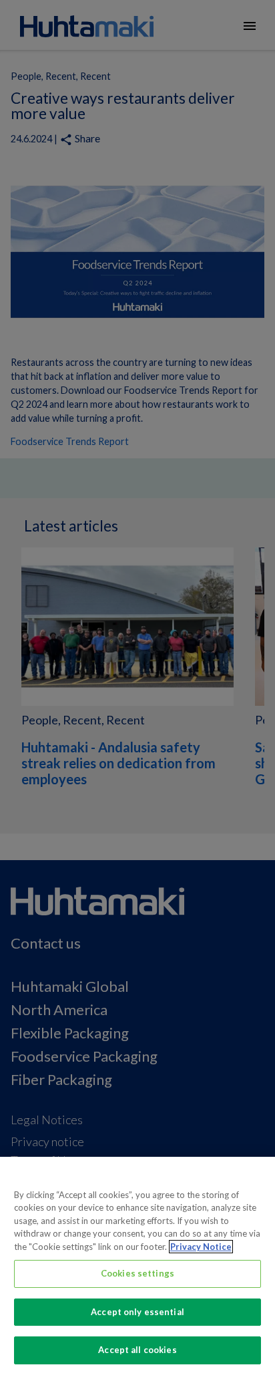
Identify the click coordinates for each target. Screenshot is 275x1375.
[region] (137, 1266)
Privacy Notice (201, 1246)
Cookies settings (137, 1273)
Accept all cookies (137, 1349)
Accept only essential (137, 1311)
